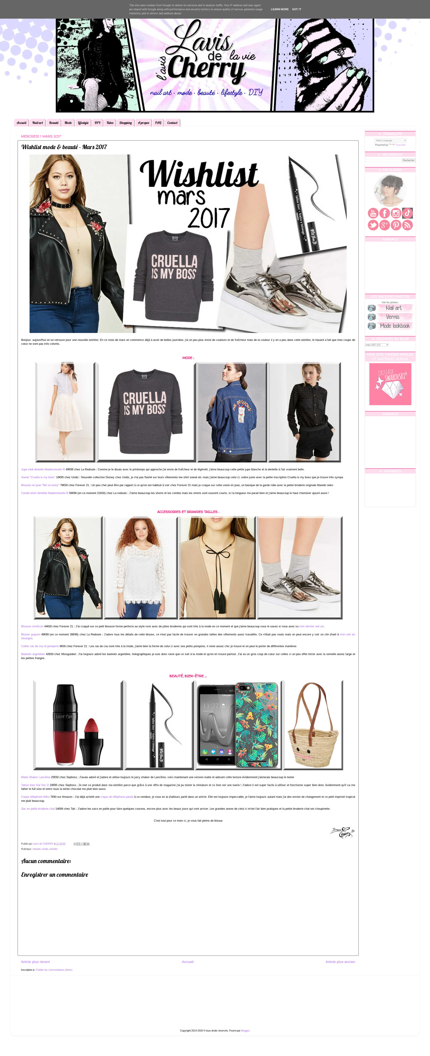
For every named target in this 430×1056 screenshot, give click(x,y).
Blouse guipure (30, 634)
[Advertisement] (390, 268)
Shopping (125, 123)
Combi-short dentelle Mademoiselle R (44, 493)
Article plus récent (35, 962)
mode (45, 848)
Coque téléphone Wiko (35, 796)
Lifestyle (83, 123)
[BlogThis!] (78, 844)
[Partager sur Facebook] (85, 844)
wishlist (53, 848)
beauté (36, 848)
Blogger (245, 1030)
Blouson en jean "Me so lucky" (40, 485)
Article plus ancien (340, 962)
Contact (172, 123)
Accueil (21, 123)
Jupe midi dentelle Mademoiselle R (43, 469)
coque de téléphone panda (116, 796)
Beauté (53, 123)
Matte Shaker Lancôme (35, 777)
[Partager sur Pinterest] (88, 844)
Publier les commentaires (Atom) (54, 969)
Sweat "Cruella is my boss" (38, 477)
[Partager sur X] (81, 844)
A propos (143, 123)
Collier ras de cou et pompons (40, 646)
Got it (297, 9)
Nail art (37, 123)
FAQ (158, 123)
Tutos (109, 123)
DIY (97, 123)
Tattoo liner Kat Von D (35, 785)
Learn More (280, 9)
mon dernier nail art (311, 626)
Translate (401, 144)
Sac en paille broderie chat (38, 808)
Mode (68, 123)
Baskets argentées (33, 654)
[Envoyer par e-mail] (75, 844)
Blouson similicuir (32, 626)
